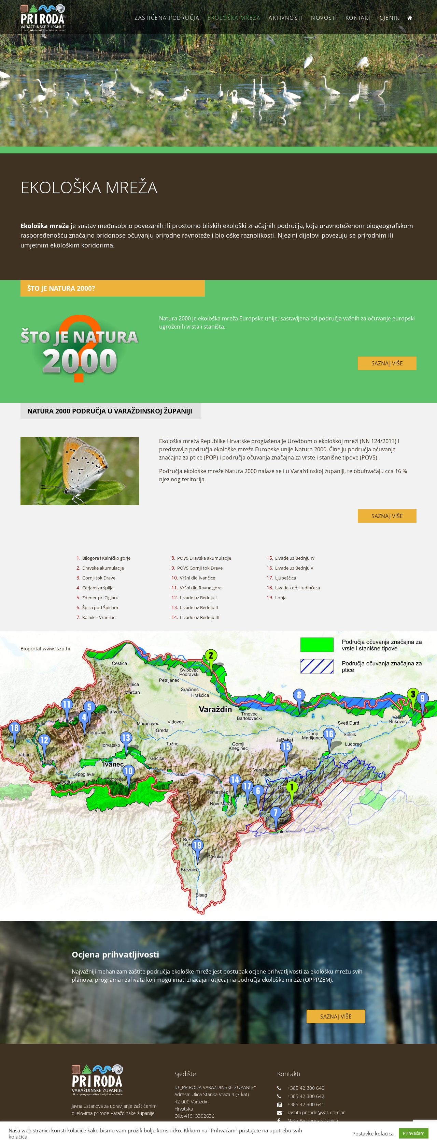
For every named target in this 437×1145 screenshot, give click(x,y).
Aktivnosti (286, 17)
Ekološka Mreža (234, 17)
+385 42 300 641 (305, 1104)
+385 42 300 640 (305, 1088)
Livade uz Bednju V (294, 568)
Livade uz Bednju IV (295, 558)
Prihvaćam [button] (413, 1133)
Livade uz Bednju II (199, 607)
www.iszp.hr (57, 648)
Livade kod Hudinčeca (297, 588)
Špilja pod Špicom (100, 607)
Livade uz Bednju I (198, 597)
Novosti (324, 17)
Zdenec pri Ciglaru (100, 597)
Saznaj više (387, 363)
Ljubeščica (285, 578)
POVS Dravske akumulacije (204, 558)
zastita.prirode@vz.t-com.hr (316, 1112)
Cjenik (389, 17)
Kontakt (359, 17)
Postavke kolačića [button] (373, 1133)
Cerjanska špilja (97, 588)
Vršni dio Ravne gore (201, 588)
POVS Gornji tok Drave (200, 568)
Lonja (280, 597)
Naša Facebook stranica (312, 1120)
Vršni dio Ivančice (197, 578)
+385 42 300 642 (305, 1096)
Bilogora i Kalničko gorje (106, 558)
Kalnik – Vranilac (98, 617)
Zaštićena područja (167, 17)
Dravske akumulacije (103, 568)
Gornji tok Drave (98, 578)
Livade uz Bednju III (200, 617)
